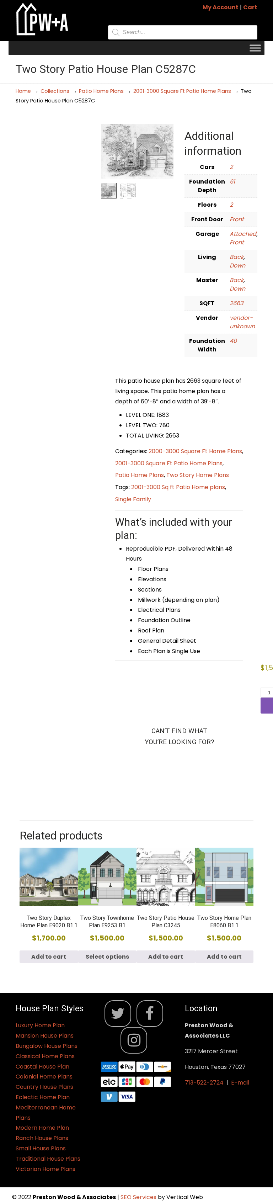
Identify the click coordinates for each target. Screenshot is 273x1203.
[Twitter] (118, 1013)
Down (237, 265)
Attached (243, 234)
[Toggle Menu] (255, 47)
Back (236, 257)
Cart (250, 7)
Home (23, 91)
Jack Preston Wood (42, 19)
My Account (221, 7)
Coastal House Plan (42, 1066)
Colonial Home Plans (44, 1076)
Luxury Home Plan (40, 1025)
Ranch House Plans (42, 1138)
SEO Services (139, 1197)
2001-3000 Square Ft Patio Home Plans (182, 91)
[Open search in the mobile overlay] (182, 32)
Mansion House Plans (45, 1036)
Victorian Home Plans (45, 1169)
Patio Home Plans (101, 91)
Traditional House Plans (48, 1159)
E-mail (240, 1083)
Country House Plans (44, 1087)
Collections (55, 91)
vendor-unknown (242, 322)
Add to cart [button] (48, 957)
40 (233, 341)
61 (232, 181)
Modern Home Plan (42, 1128)
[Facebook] (149, 1013)
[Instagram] (134, 1040)
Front (237, 219)
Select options (107, 957)
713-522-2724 (204, 1083)
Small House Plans (41, 1148)
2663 (236, 303)
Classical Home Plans (45, 1056)
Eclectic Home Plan (43, 1097)
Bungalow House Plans (46, 1046)
